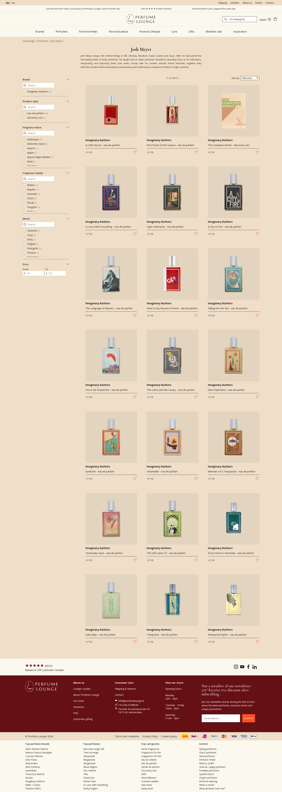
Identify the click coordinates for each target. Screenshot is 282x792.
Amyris (32, 148)
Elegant (33, 243)
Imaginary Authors (39, 91)
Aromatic (33, 193)
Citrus (32, 198)
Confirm (248, 718)
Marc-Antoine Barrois (36, 748)
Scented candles (149, 781)
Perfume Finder (207, 759)
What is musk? (206, 784)
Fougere (33, 207)
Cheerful (33, 230)
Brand (26, 79)
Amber (32, 185)
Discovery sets (149, 770)
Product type (30, 101)
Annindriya (30, 770)
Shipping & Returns (125, 688)
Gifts (143, 774)
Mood (26, 218)
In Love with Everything (95, 784)
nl (13, 2)
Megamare (89, 759)
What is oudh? (206, 763)
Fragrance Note (32, 127)
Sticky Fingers (90, 788)
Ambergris (34, 139)
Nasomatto (31, 763)
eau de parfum (37, 113)
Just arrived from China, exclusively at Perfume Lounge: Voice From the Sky (83, 8)
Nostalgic (34, 257)
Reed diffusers (148, 777)
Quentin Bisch (206, 774)
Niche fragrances (150, 748)
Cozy (31, 235)
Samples (234, 2)
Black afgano (90, 766)
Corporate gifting (83, 719)
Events (258, 2)
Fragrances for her (151, 752)
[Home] (141, 19)
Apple (32, 152)
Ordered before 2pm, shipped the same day (214, 8)
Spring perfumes (208, 748)
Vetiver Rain (89, 781)
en (7, 2)
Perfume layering (208, 781)
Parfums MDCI (33, 788)
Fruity (32, 211)
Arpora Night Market (40, 157)
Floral (31, 202)
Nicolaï (29, 777)
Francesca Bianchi (35, 774)
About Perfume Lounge (86, 694)
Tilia (85, 774)
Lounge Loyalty (81, 688)
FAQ (75, 713)
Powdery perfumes (209, 770)
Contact (270, 2)
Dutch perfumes (207, 752)
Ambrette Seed (37, 143)
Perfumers (42, 41)
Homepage (28, 41)
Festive (33, 252)
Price (26, 264)
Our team (78, 700)
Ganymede (89, 756)
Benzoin (33, 165)
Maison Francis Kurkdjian (38, 752)
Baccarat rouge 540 (93, 748)
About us (247, 2)
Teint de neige (90, 752)
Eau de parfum (149, 763)
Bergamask (89, 763)
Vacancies (78, 706)
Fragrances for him (151, 756)
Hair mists (146, 784)
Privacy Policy (150, 736)
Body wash (147, 788)
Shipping (222, 2)
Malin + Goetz (32, 784)
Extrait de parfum (150, 766)
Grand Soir (88, 777)
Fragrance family (33, 173)
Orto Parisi (31, 759)
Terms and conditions (127, 736)
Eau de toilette (149, 759)
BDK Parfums (32, 766)
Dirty (31, 239)
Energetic (34, 248)
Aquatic (32, 189)
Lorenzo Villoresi (34, 756)
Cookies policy (169, 736)
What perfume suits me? (212, 788)
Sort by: (236, 78)
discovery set (36, 117)
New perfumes (207, 756)
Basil (31, 161)
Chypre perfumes (208, 777)
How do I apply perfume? (212, 766)
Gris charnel (89, 770)
